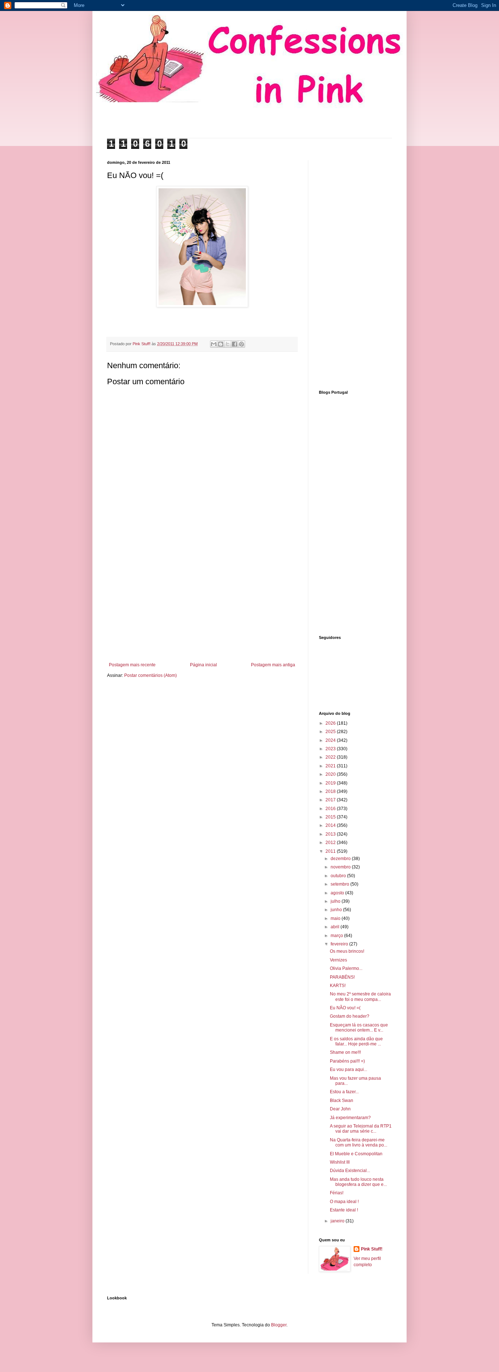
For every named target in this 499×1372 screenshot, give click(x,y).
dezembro (341, 858)
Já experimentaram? (350, 1117)
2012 (331, 842)
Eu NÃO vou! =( (345, 1007)
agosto (338, 892)
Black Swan (341, 1100)
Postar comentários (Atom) (150, 675)
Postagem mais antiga (273, 664)
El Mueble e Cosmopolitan (356, 1153)
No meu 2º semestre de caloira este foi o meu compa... (360, 996)
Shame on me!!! (345, 1052)
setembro (340, 884)
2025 (331, 731)
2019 (331, 783)
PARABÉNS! (342, 977)
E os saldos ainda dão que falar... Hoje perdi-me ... (356, 1041)
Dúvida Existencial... (350, 1170)
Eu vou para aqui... (348, 1069)
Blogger (278, 1324)
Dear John (340, 1108)
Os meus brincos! (347, 951)
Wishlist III (340, 1162)
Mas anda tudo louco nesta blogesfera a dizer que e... (358, 1182)
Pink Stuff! (371, 1249)
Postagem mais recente (132, 664)
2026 (331, 723)
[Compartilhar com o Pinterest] (241, 344)
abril (335, 926)
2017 (331, 799)
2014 (331, 825)
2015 (331, 817)
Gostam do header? (349, 1016)
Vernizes (338, 960)
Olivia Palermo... (346, 968)
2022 (331, 757)
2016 (331, 808)
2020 (331, 774)
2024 (331, 740)
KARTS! (338, 985)
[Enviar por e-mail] (213, 344)
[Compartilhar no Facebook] (234, 344)
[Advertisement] (202, 602)
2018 (331, 791)
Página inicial (203, 664)
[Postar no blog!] (220, 344)
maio (336, 918)
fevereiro (340, 944)
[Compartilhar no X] (227, 344)
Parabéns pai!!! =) (347, 1061)
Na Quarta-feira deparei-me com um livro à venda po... (358, 1142)
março (337, 935)
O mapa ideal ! (344, 1201)
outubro (339, 875)
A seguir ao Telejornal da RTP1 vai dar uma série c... (361, 1129)
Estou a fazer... (344, 1091)
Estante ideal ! (344, 1210)
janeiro (338, 1220)
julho (336, 901)
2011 (331, 851)
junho (337, 909)
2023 (331, 748)
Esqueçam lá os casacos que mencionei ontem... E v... (359, 1027)
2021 (331, 765)
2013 (331, 834)
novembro (341, 867)
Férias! (336, 1192)
